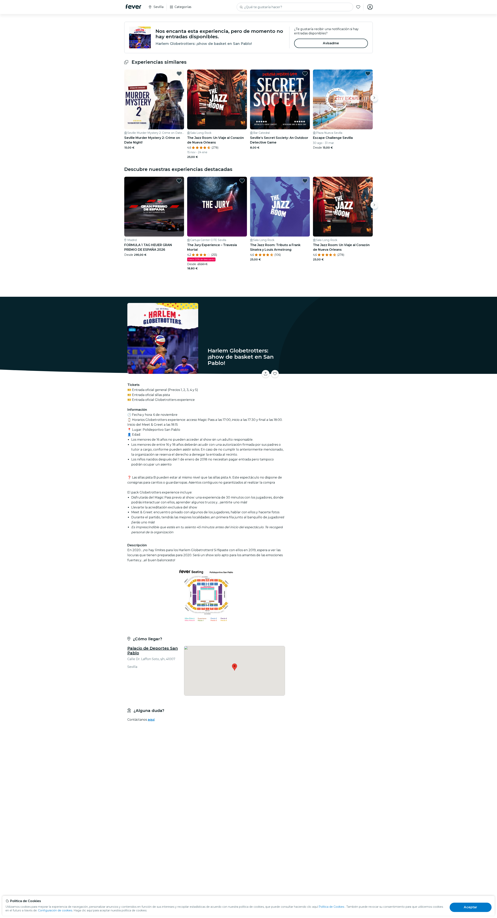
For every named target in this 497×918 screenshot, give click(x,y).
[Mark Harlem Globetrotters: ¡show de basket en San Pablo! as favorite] (275, 374)
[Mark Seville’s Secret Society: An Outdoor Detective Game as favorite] (305, 73)
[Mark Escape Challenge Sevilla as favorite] (367, 73)
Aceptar (470, 907)
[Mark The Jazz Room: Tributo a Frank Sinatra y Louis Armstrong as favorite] (305, 180)
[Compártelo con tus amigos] (265, 374)
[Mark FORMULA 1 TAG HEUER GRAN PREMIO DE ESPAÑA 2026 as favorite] (179, 180)
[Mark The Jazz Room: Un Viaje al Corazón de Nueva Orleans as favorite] (242, 73)
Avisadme (331, 43)
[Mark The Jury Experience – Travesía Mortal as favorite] (242, 180)
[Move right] (374, 98)
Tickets (330, 371)
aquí (151, 719)
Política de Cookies (331, 906)
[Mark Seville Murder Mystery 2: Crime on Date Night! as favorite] (179, 73)
